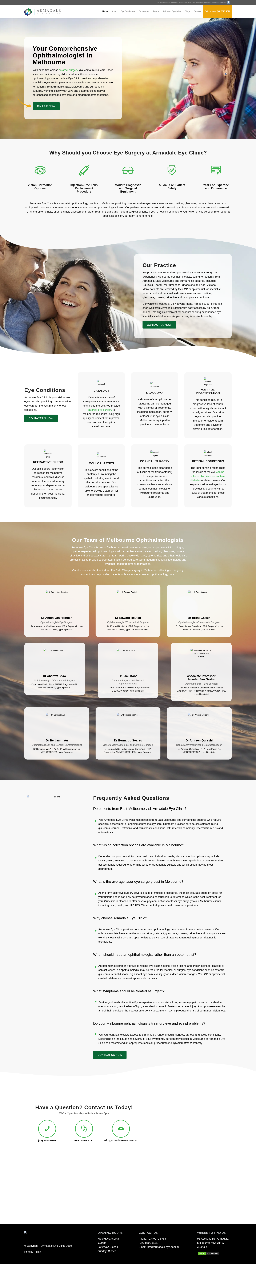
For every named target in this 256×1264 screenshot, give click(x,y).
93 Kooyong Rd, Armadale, (213, 1238)
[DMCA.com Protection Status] (208, 1254)
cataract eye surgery (100, 409)
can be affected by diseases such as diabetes (208, 476)
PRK (110, 860)
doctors (82, 570)
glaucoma (104, 974)
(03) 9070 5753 (157, 1238)
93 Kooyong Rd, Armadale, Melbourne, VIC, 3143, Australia (180, 2)
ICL (128, 860)
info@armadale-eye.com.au (215, 2)
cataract (219, 970)
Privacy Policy (32, 1251)
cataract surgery (68, 70)
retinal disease (120, 974)
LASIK (102, 860)
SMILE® (119, 860)
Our (74, 570)
